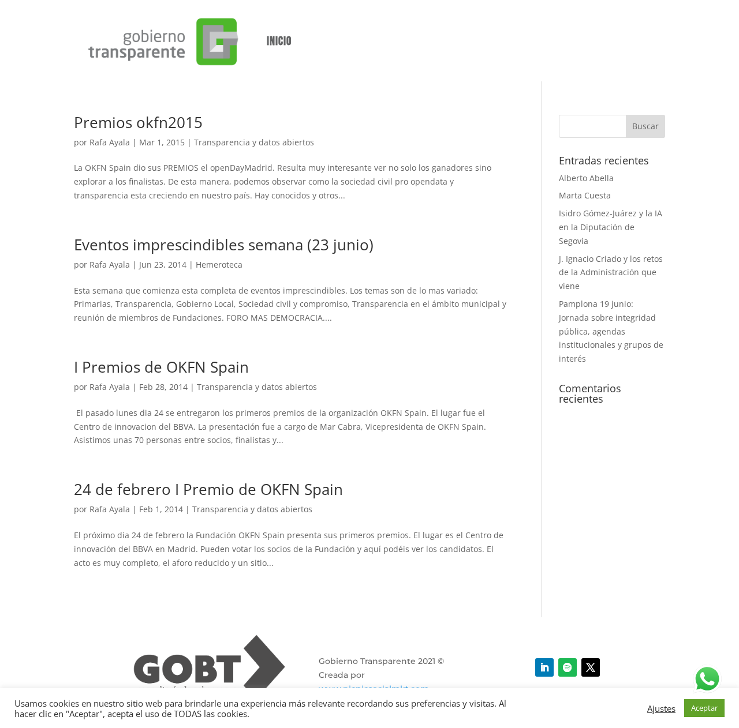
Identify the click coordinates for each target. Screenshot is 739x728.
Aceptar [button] (704, 708)
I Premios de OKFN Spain (161, 367)
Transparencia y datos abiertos (254, 142)
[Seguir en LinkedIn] (544, 667)
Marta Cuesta (585, 195)
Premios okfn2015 (138, 122)
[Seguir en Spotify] (567, 667)
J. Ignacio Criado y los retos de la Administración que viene (611, 272)
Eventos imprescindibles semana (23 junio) (224, 244)
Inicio (279, 41)
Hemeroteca (219, 264)
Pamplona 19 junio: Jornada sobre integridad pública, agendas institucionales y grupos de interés (611, 331)
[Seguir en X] (590, 667)
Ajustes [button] (661, 708)
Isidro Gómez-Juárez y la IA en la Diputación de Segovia (610, 227)
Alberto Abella (586, 177)
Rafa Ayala (109, 142)
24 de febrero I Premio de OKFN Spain (208, 489)
